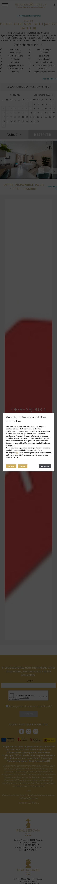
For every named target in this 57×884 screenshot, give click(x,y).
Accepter (11, 466)
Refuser (22, 466)
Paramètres (45, 466)
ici (17, 452)
